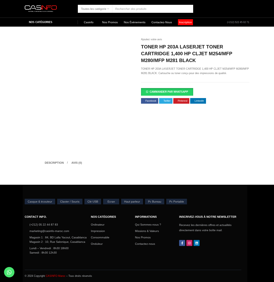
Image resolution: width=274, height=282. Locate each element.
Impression (98, 231)
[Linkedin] (197, 243)
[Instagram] (189, 243)
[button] (167, 91)
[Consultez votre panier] (247, 8)
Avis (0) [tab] (76, 162)
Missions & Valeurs (147, 231)
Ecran (111, 201)
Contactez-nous (145, 243)
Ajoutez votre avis (151, 39)
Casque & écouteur (40, 201)
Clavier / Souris (69, 201)
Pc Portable (176, 201)
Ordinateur (98, 224)
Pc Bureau (154, 201)
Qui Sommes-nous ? (148, 224)
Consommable (100, 237)
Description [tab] (54, 162)
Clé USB (92, 201)
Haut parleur (132, 201)
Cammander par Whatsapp (169, 91)
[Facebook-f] (182, 243)
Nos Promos (143, 237)
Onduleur (97, 243)
